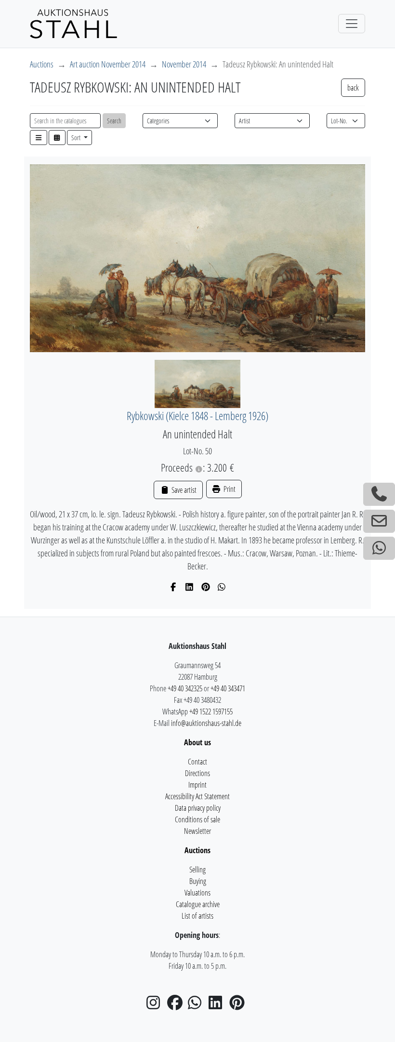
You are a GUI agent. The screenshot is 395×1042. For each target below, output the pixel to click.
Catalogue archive (198, 904)
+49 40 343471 (228, 688)
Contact (197, 761)
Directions (197, 773)
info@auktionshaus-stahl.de (206, 723)
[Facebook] (173, 587)
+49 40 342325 (185, 688)
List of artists (197, 915)
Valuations (197, 892)
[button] (38, 137)
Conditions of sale (197, 819)
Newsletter (197, 831)
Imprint (197, 784)
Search (114, 120)
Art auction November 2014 (107, 64)
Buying (197, 881)
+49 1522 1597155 (211, 711)
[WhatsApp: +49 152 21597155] (379, 548)
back (353, 87)
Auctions (41, 64)
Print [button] (229, 489)
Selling (197, 869)
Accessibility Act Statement (197, 796)
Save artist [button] (183, 490)
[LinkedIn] (189, 587)
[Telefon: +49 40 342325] (379, 494)
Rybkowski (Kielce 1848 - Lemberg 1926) (197, 416)
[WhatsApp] (221, 587)
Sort (76, 137)
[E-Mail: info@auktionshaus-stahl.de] (379, 521)
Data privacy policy (198, 808)
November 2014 (184, 64)
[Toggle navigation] (351, 23)
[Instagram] (156, 1005)
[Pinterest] (205, 587)
